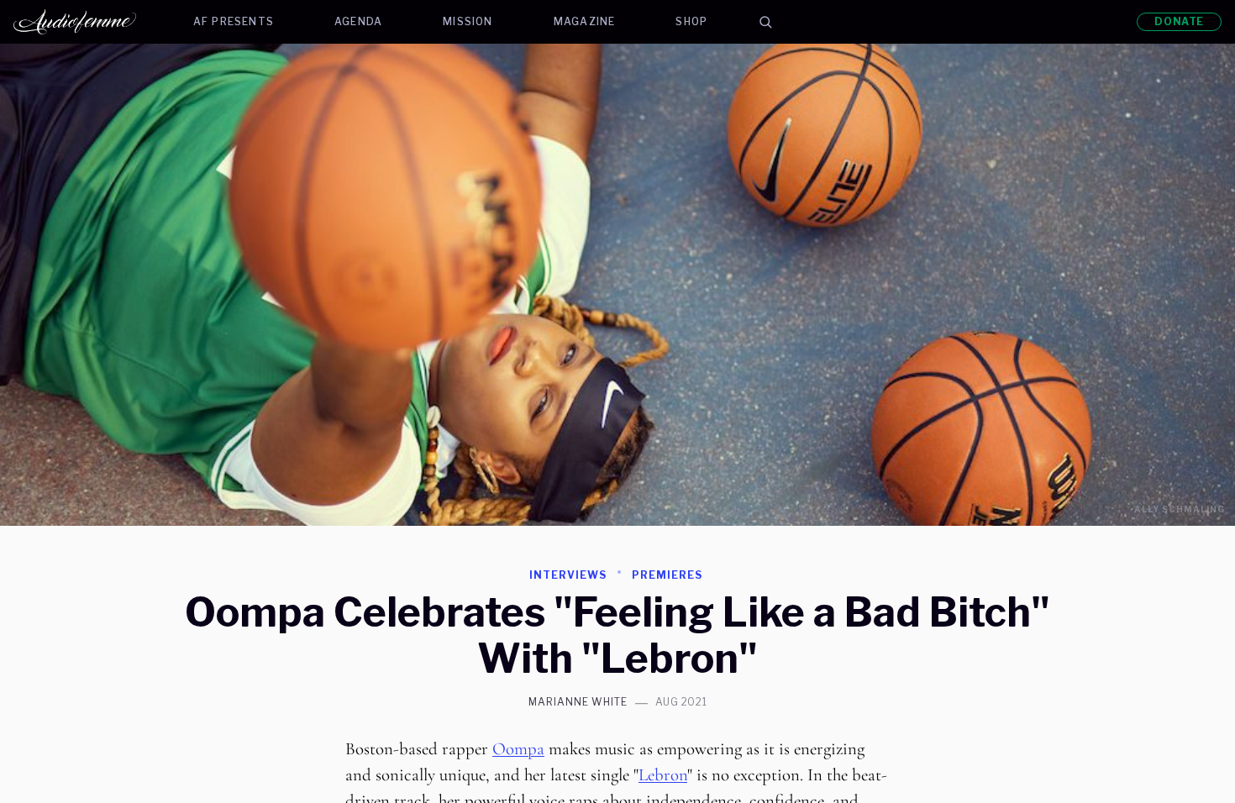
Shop (691, 21)
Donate (1179, 21)
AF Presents (233, 21)
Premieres (667, 575)
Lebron (663, 774)
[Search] (765, 22)
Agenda (358, 21)
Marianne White (578, 702)
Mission (467, 21)
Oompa (518, 748)
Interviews (568, 575)
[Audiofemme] (88, 22)
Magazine (585, 21)
